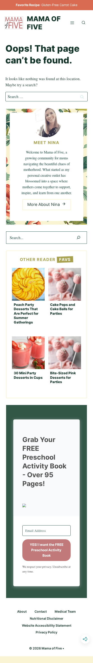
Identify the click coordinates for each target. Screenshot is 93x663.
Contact (41, 611)
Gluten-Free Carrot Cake (59, 5)
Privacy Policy (46, 632)
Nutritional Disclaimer (46, 618)
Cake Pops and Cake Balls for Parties (62, 309)
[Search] (78, 237)
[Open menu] (72, 22)
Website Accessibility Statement (46, 625)
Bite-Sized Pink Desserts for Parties (63, 377)
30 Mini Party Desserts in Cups (28, 375)
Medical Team (65, 611)
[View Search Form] (83, 23)
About (22, 611)
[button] (46, 505)
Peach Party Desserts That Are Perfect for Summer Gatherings (26, 313)
